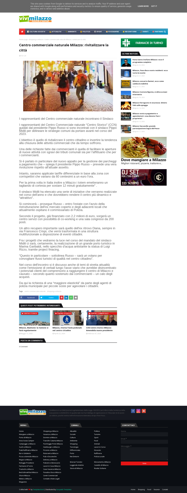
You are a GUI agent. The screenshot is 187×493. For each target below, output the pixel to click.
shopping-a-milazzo (36, 39)
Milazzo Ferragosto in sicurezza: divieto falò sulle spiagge (150, 104)
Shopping (73, 444)
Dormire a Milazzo (50, 437)
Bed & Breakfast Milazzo (28, 472)
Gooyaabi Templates (63, 489)
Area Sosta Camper (26, 440)
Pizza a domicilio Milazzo (28, 456)
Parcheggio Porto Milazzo (53, 444)
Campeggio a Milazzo (27, 444)
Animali (97, 444)
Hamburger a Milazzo (51, 447)
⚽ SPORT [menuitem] (98, 31)
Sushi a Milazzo (25, 447)
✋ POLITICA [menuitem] (85, 31)
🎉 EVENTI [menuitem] (144, 31)
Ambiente (73, 440)
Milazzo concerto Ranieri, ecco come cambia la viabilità (148, 82)
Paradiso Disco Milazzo (52, 472)
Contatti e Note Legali (51, 479)
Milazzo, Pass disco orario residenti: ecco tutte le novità (150, 71)
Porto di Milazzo (25, 437)
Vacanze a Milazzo (50, 434)
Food (96, 440)
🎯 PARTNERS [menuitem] (157, 31)
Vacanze (157, 489)
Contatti (165, 489)
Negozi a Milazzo (25, 460)
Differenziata (75, 450)
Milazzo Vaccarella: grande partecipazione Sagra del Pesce (146, 127)
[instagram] (138, 411)
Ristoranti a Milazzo (50, 453)
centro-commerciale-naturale (35, 291)
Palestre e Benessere (51, 463)
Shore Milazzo (24, 475)
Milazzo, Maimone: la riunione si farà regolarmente (33, 329)
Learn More (143, 6)
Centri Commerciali (50, 475)
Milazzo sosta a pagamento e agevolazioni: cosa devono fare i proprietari (146, 116)
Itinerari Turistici (76, 462)
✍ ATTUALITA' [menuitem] (55, 31)
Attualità (73, 431)
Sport (96, 437)
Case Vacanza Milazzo (52, 469)
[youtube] (144, 411)
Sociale (73, 434)
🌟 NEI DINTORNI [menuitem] (129, 31)
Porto (72, 453)
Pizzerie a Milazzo (50, 450)
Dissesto (97, 450)
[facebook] (133, 411)
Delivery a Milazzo (50, 460)
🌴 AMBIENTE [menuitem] (70, 31)
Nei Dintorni (74, 456)
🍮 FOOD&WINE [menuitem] (112, 31)
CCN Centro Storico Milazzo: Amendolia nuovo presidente (99, 329)
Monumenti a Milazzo (102, 462)
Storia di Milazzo (76, 468)
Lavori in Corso (100, 447)
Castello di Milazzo (101, 465)
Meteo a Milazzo (25, 479)
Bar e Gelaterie (25, 453)
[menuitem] (22, 32)
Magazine (23, 482)
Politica (97, 431)
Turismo (97, 434)
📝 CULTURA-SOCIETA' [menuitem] (36, 31)
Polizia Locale (99, 456)
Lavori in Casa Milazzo (51, 466)
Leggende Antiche (77, 465)
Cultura (73, 437)
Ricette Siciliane (100, 468)
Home (21, 431)
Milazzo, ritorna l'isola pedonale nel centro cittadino (67, 329)
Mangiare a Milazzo (26, 434)
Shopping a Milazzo (50, 431)
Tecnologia (74, 447)
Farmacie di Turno (26, 466)
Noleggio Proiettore (26, 463)
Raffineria (98, 453)
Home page (23, 39)
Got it (154, 6)
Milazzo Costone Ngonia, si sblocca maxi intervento (150, 93)
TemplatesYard (38, 489)
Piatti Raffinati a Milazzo (28, 450)
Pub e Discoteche (50, 456)
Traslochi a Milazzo (26, 469)
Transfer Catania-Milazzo (53, 440)
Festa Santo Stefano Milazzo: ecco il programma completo (148, 60)
